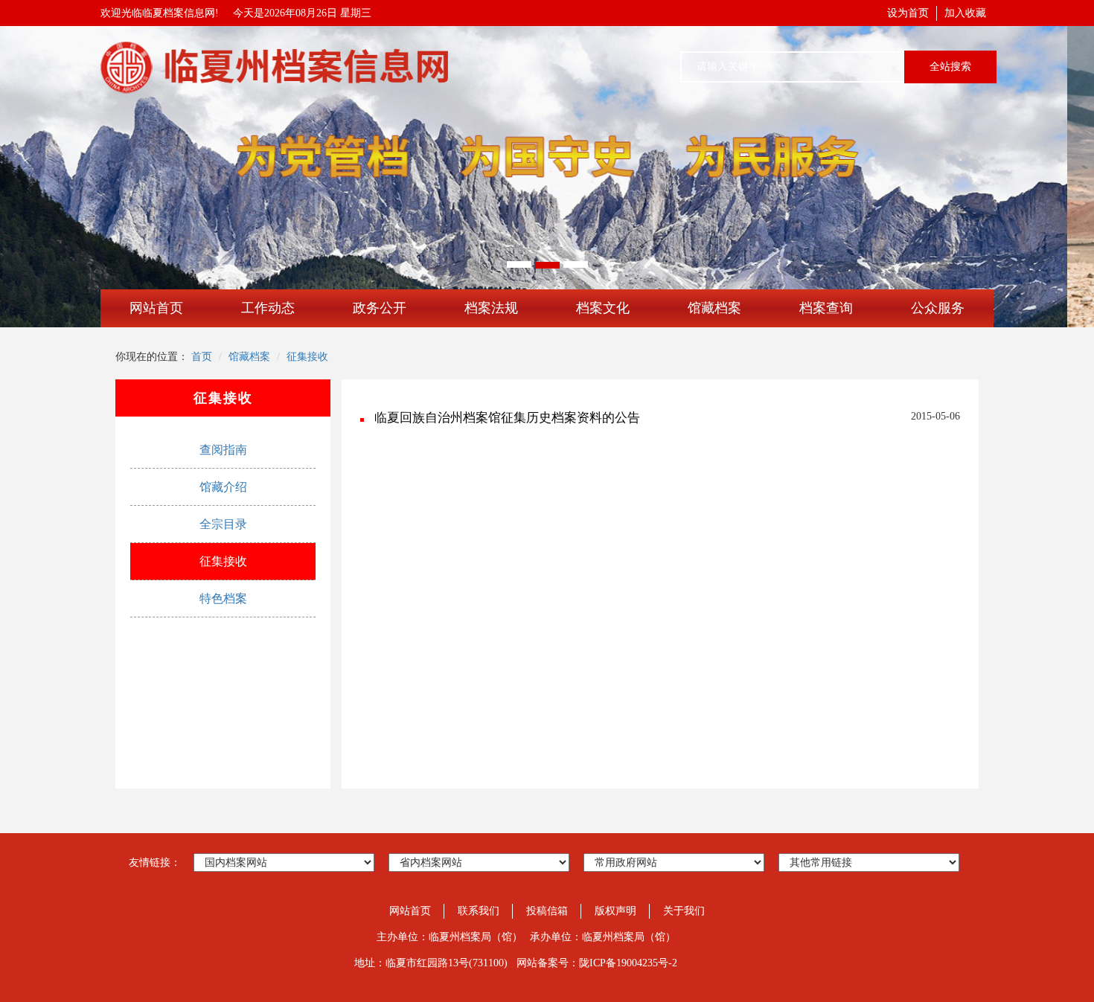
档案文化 (603, 308)
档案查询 (826, 308)
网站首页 (156, 308)
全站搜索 (950, 66)
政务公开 (379, 308)
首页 (201, 356)
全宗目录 (223, 524)
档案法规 (491, 308)
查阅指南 (223, 449)
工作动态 (268, 308)
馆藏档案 (714, 308)
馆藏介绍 (223, 487)
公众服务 (938, 308)
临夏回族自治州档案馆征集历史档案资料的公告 (507, 418)
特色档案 (223, 598)
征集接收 (307, 356)
